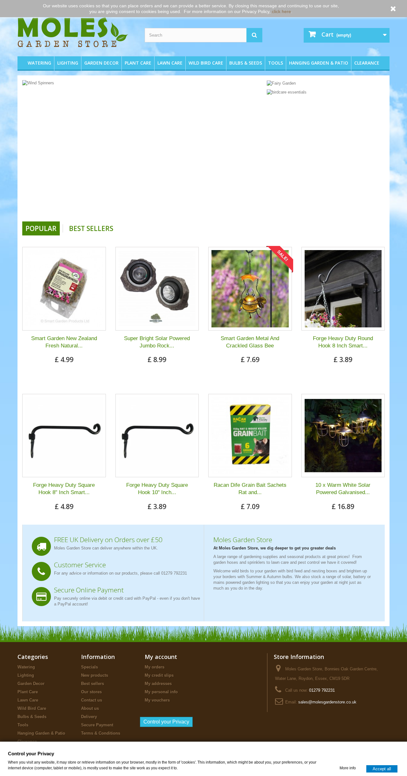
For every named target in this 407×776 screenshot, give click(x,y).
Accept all (382, 768)
